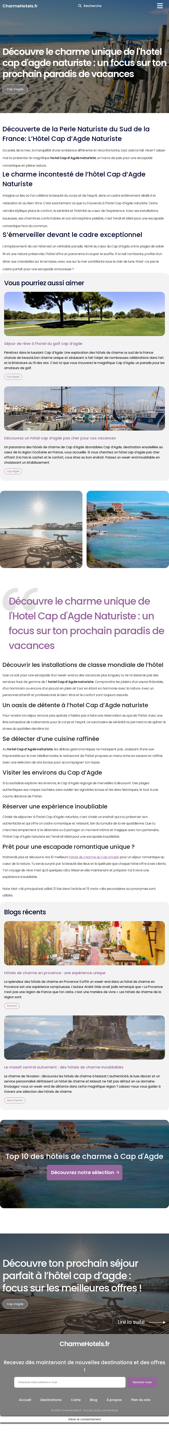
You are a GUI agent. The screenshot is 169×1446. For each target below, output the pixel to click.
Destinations (51, 1399)
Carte (76, 1399)
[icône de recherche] (80, 6)
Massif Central (14, 1100)
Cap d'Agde (15, 89)
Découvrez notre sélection (82, 1172)
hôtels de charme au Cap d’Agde (94, 857)
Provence (12, 1005)
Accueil (25, 1399)
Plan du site (140, 1399)
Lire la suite (142, 1321)
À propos (114, 1399)
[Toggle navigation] (160, 6)
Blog (93, 1399)
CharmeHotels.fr (20, 6)
